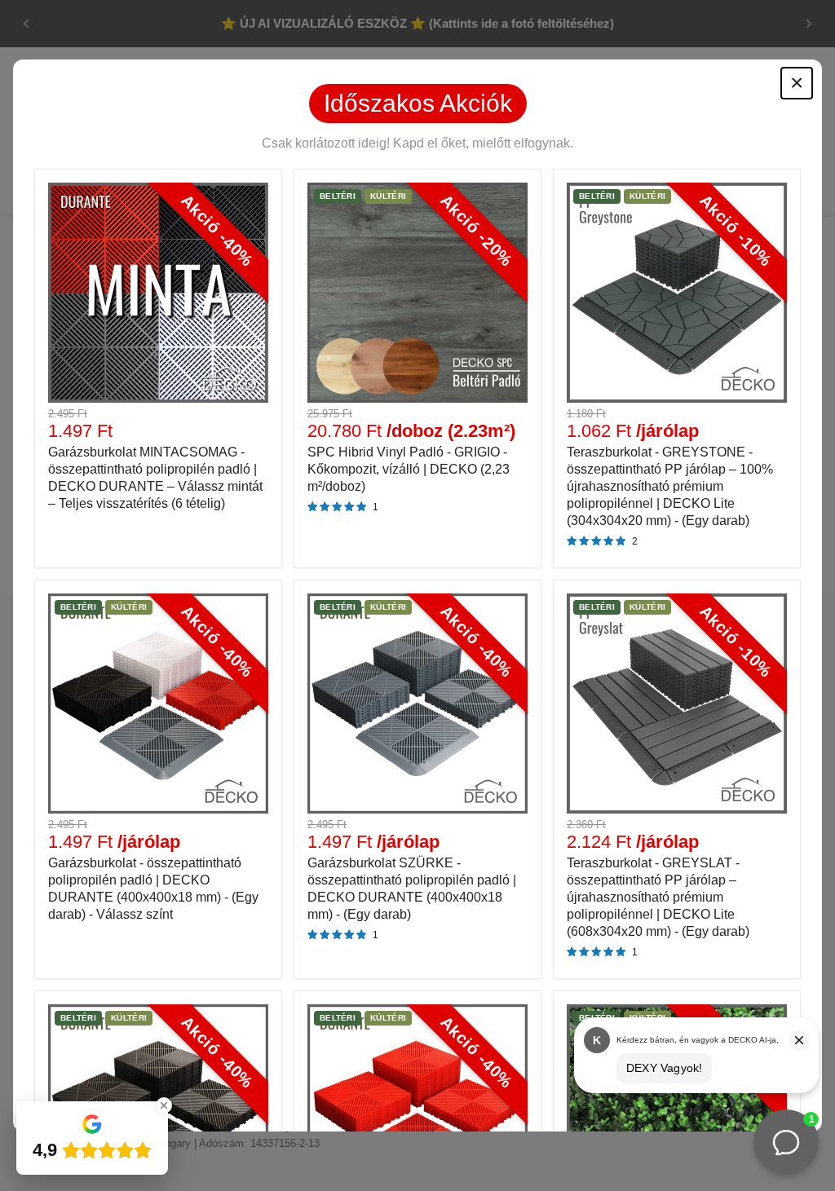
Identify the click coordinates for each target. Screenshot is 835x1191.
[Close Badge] (164, 1105)
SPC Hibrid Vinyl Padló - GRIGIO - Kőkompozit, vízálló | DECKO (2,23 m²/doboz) (408, 469)
